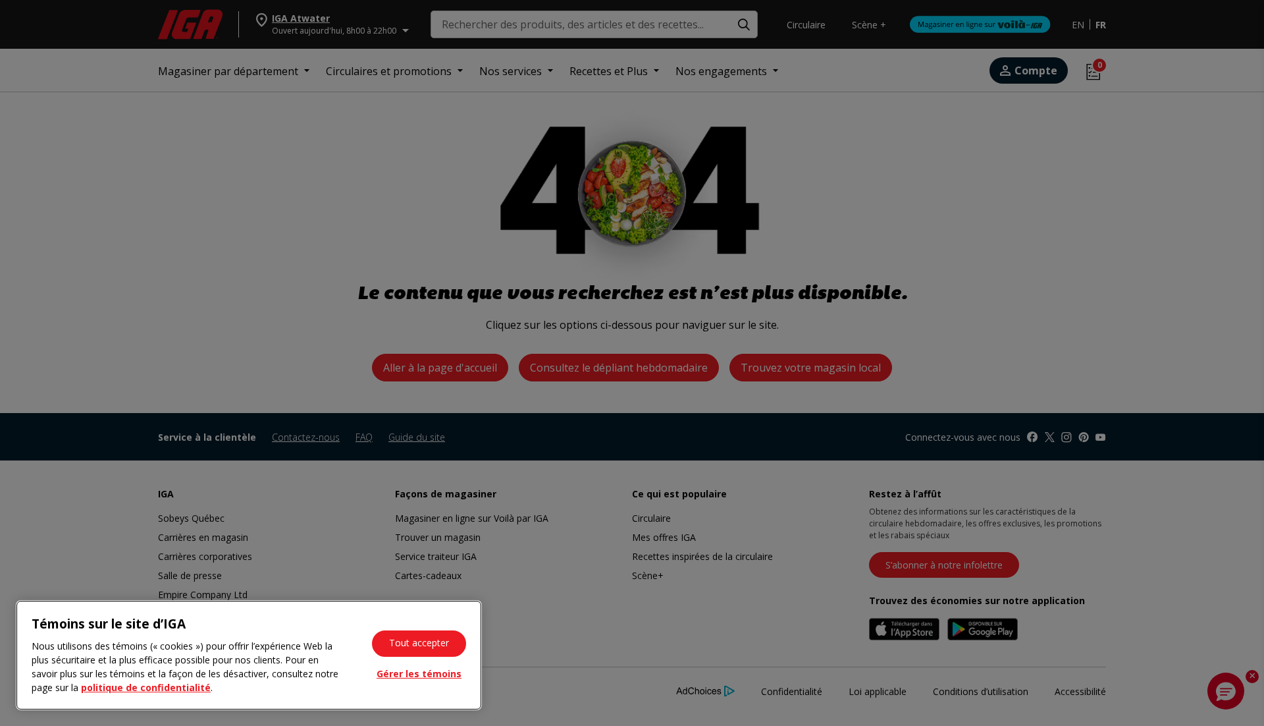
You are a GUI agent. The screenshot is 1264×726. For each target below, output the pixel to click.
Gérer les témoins (419, 673)
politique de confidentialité (146, 687)
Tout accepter (419, 642)
